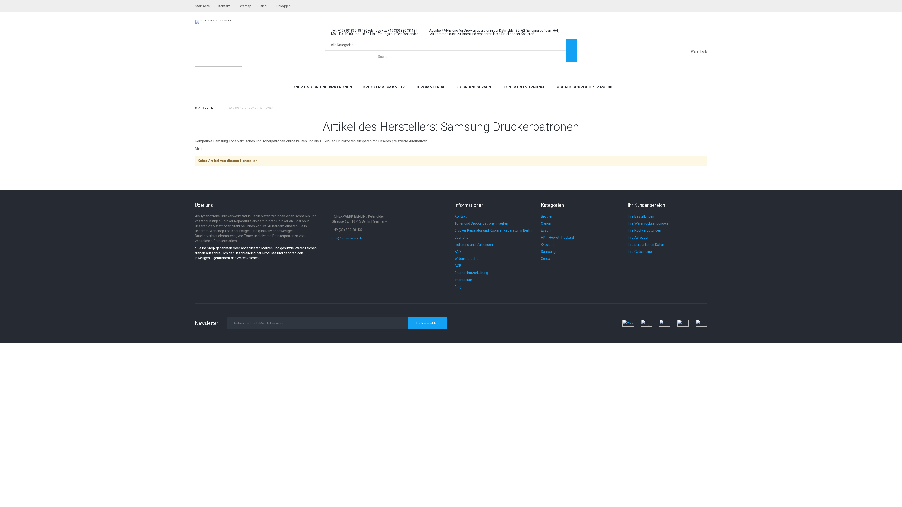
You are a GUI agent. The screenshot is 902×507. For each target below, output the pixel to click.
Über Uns (461, 237)
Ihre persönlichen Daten (646, 244)
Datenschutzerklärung (471, 273)
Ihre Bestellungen (641, 216)
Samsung (548, 252)
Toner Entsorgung (523, 87)
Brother (546, 216)
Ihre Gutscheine (640, 252)
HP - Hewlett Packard (557, 237)
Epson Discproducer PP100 (583, 87)
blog (263, 6)
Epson (546, 230)
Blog (458, 287)
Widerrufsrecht (466, 259)
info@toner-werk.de (347, 238)
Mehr (199, 148)
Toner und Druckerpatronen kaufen (481, 223)
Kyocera (547, 244)
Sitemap (245, 6)
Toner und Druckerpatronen (321, 87)
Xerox (545, 259)
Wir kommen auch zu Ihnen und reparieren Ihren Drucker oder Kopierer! (482, 34)
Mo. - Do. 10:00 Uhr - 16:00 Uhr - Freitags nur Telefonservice (374, 34)
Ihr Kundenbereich (646, 205)
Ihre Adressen (638, 237)
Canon (546, 223)
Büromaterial (430, 87)
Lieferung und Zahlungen (474, 244)
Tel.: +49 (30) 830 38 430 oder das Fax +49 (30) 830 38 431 (374, 30)
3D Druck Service (474, 87)
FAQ (458, 252)
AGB (458, 266)
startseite (202, 6)
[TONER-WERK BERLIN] (218, 43)
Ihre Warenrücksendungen (648, 223)
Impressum (463, 280)
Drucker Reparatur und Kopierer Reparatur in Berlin (493, 230)
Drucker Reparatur (384, 87)
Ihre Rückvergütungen (644, 230)
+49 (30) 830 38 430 (347, 230)
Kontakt (224, 6)
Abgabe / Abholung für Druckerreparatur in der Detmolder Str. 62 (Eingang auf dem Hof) (494, 30)
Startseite (204, 107)
